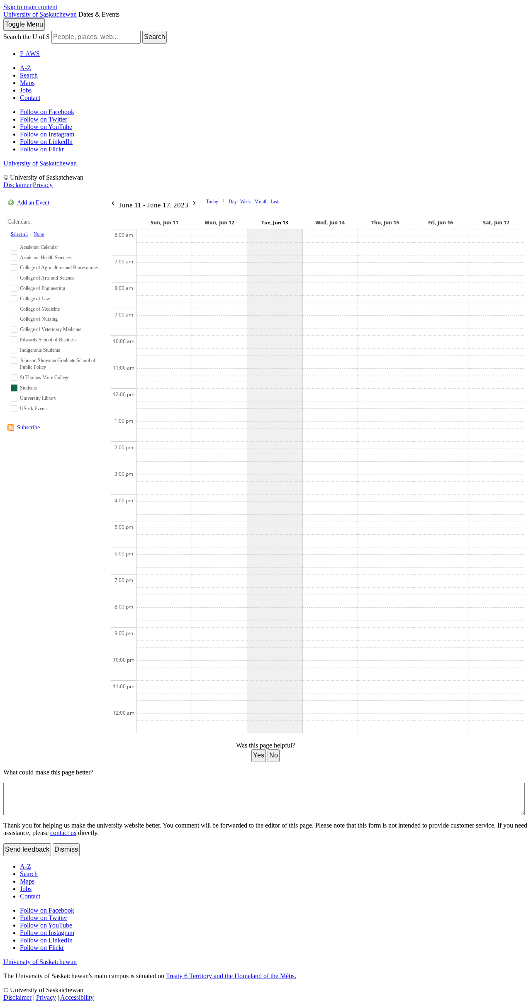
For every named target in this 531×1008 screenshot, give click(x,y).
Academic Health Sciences (46, 258)
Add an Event (33, 203)
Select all (19, 233)
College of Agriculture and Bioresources (59, 267)
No (273, 755)
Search (154, 36)
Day (233, 201)
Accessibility (77, 997)
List (274, 201)
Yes (258, 755)
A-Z (25, 67)
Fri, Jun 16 (440, 222)
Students (28, 388)
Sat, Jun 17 (496, 222)
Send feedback (27, 849)
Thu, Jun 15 (385, 222)
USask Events (34, 408)
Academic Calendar (39, 247)
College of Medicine (40, 309)
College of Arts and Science (47, 278)
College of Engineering (42, 288)
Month (261, 201)
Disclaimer (17, 184)
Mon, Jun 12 (219, 222)
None (39, 233)
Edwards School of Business (48, 340)
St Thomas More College (44, 377)
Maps (27, 82)
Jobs (26, 90)
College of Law (35, 299)
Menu (24, 24)
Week (245, 201)
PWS (30, 53)
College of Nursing (39, 319)
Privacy (43, 184)
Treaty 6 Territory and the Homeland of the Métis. (231, 975)
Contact (30, 97)
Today (212, 201)
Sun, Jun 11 (164, 222)
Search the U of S (26, 36)
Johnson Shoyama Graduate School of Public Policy (57, 364)
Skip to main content (30, 6)
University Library (38, 398)
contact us (63, 832)
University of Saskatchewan (40, 14)
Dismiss (66, 849)
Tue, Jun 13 (274, 222)
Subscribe (28, 427)
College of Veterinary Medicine (50, 329)
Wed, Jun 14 (330, 222)
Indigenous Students (40, 350)
